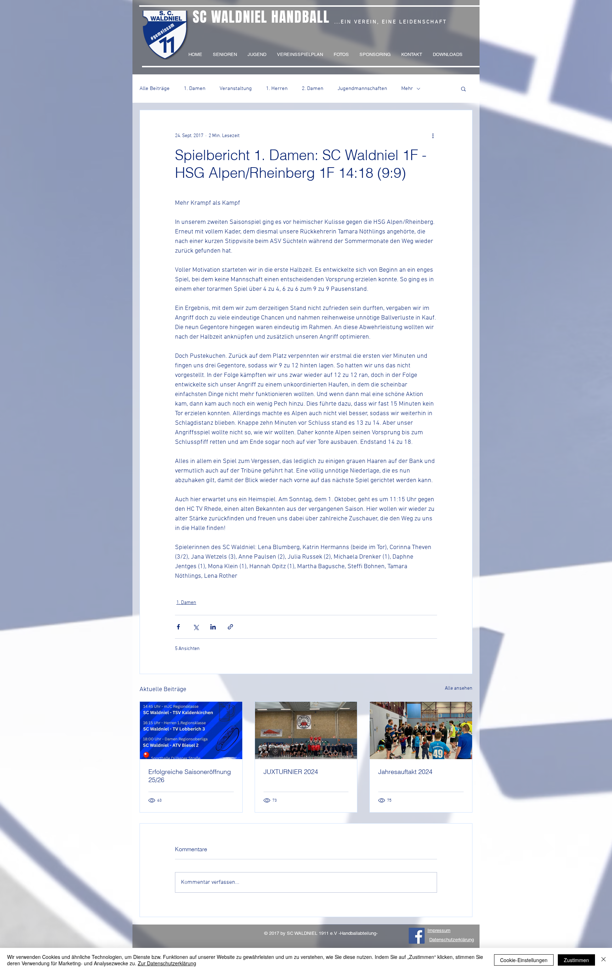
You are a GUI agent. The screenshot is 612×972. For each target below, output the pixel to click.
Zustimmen (576, 959)
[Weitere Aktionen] (433, 135)
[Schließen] (603, 960)
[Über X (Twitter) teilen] (195, 626)
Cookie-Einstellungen (524, 959)
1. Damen (194, 88)
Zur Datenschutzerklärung (167, 963)
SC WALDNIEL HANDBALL (261, 16)
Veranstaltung (236, 88)
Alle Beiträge (155, 88)
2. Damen (312, 88)
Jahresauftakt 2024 (405, 772)
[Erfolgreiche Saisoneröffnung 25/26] (191, 730)
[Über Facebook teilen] (178, 626)
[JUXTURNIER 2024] (306, 730)
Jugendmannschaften (362, 88)
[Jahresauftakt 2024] (421, 730)
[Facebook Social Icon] (417, 936)
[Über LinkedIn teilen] (213, 626)
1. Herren (277, 88)
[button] (463, 88)
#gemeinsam (162, 31)
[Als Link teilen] (230, 626)
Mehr (407, 88)
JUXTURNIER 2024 (291, 772)
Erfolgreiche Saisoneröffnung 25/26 (189, 776)
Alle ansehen (458, 688)
